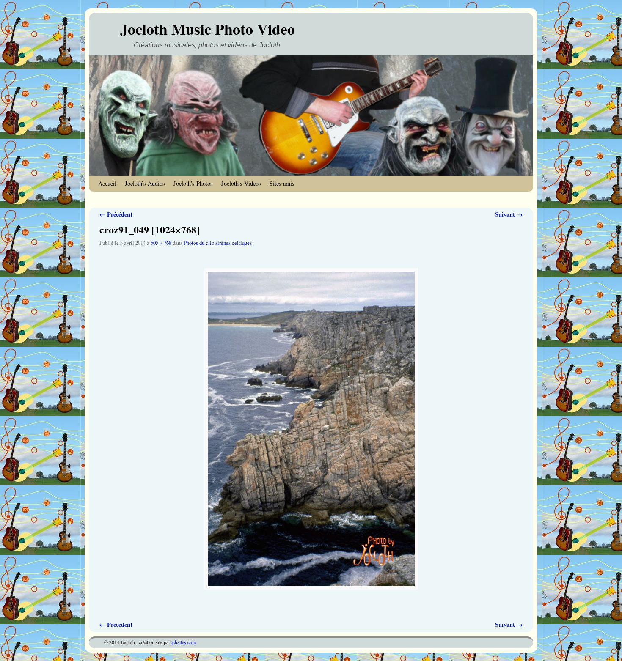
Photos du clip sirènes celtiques (218, 243)
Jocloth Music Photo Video (207, 29)
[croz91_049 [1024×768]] (311, 429)
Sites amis (282, 183)
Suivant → (509, 214)
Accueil (107, 183)
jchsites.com (183, 642)
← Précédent (115, 214)
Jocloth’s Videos (241, 183)
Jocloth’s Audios (145, 183)
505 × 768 (161, 243)
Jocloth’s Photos (193, 183)
